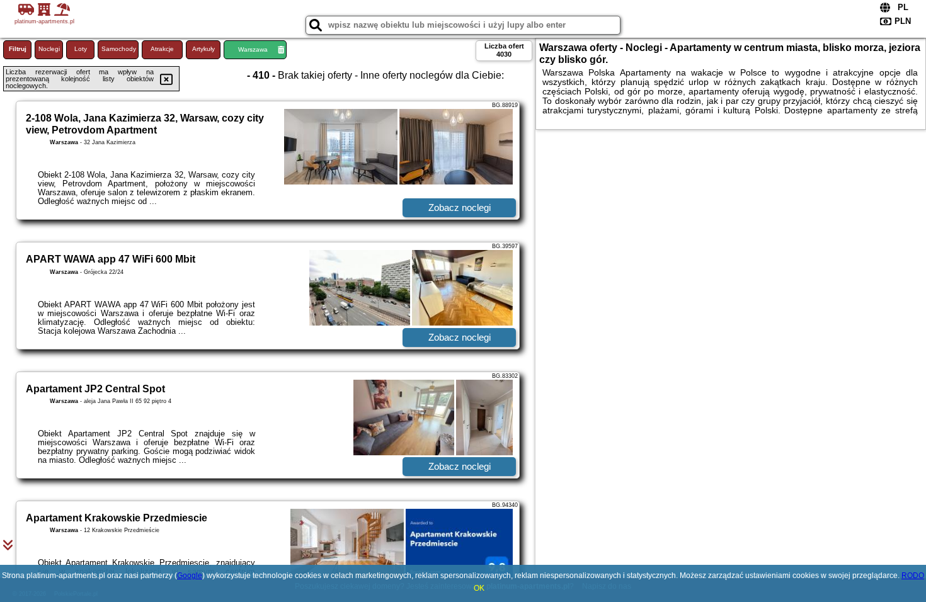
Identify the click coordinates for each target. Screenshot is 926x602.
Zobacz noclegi (459, 207)
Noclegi (49, 48)
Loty (80, 48)
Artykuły (203, 48)
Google (189, 575)
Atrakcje (162, 48)
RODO (912, 575)
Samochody (118, 48)
